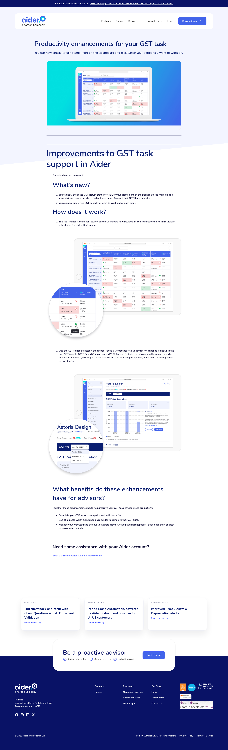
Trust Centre (158, 697)
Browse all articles (188, 589)
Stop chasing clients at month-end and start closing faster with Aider (131, 3)
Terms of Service (205, 735)
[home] (34, 21)
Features (106, 21)
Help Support (129, 703)
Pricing (119, 21)
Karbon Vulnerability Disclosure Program (156, 735)
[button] (135, 21)
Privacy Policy (186, 735)
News (154, 692)
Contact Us (157, 703)
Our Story (156, 686)
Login (170, 21)
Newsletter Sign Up (133, 692)
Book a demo (154, 655)
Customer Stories (131, 697)
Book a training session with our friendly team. (77, 555)
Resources (128, 686)
